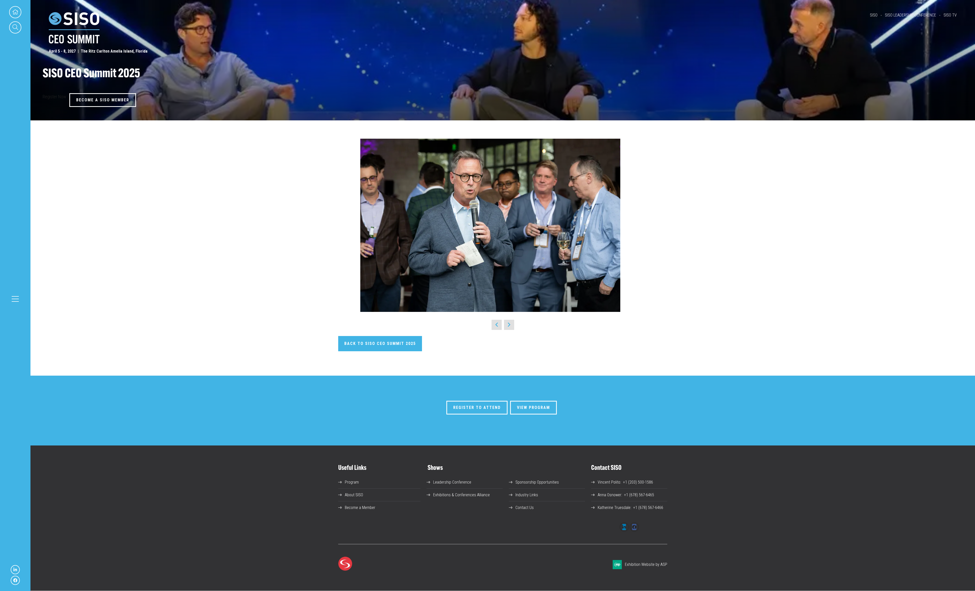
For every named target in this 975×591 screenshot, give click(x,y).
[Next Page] (509, 325)
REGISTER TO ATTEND (477, 407)
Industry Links (526, 494)
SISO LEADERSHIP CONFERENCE (910, 15)
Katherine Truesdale (614, 507)
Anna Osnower (609, 494)
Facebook (15, 580)
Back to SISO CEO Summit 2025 (380, 343)
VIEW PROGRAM (533, 407)
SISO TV (950, 15)
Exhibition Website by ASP (646, 564)
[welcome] (74, 41)
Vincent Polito (609, 482)
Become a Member (360, 507)
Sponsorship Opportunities (537, 482)
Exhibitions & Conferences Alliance (461, 494)
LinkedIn (15, 569)
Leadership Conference (452, 482)
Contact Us (524, 507)
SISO (874, 15)
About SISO (354, 494)
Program (352, 482)
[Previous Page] (497, 325)
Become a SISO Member (102, 100)
